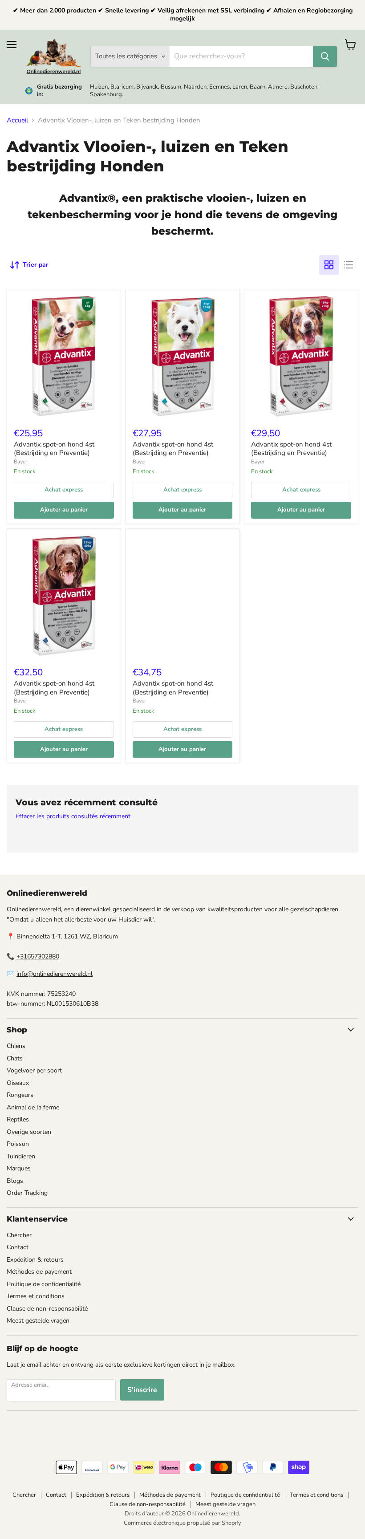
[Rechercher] (325, 56)
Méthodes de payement (39, 1271)
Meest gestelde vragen (38, 1320)
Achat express (64, 490)
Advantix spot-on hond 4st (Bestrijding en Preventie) (54, 449)
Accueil (17, 120)
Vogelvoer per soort (34, 1070)
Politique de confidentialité (44, 1284)
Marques (19, 1168)
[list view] (348, 265)
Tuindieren (21, 1156)
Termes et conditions (36, 1296)
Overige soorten (29, 1132)
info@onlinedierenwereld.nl (54, 974)
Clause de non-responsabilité (47, 1308)
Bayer (20, 461)
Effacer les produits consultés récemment (73, 816)
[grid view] (329, 265)
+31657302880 (37, 956)
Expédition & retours (35, 1259)
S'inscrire (142, 1390)
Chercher (19, 1235)
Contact (17, 1247)
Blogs (15, 1181)
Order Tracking (27, 1193)
